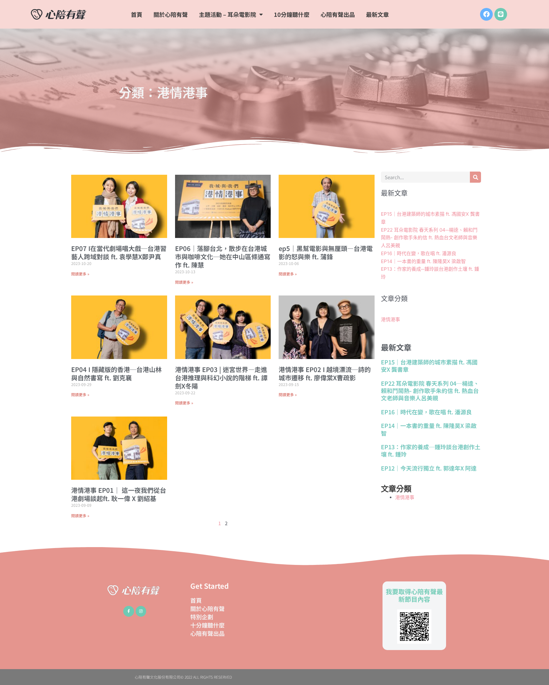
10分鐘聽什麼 (291, 14)
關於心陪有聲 (170, 14)
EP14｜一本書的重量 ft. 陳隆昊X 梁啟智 (423, 261)
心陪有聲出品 (338, 14)
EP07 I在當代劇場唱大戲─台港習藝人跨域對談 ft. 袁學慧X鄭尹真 (118, 252)
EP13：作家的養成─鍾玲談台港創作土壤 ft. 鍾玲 (430, 450)
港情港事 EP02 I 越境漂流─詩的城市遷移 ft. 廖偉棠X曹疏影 (325, 373)
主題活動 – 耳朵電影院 (227, 14)
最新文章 (377, 14)
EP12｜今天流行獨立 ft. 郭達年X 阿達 (429, 468)
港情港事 (390, 319)
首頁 (136, 14)
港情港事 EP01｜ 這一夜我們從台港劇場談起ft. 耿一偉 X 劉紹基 (118, 494)
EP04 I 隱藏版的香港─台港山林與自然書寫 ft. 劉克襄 (116, 373)
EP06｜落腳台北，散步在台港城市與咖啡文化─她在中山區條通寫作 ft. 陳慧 (222, 256)
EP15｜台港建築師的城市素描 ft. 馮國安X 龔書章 (429, 365)
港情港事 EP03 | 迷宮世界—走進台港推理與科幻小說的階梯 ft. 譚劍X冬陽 (221, 377)
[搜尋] (475, 177)
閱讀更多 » (80, 273)
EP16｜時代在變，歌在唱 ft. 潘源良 (418, 253)
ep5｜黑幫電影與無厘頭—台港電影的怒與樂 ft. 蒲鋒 (326, 252)
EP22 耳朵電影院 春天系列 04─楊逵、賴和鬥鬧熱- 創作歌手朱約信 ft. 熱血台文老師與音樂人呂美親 (429, 238)
